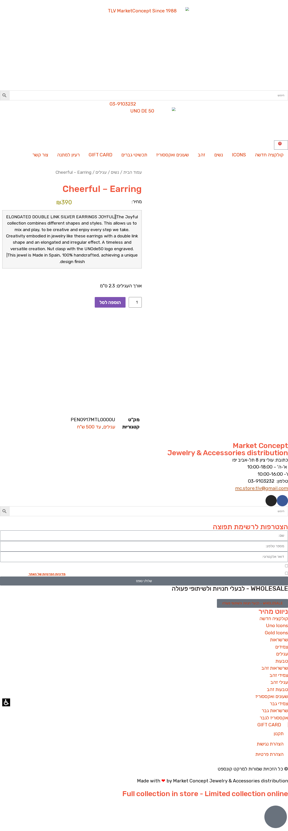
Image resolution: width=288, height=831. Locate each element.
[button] (144, 95)
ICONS (239, 155)
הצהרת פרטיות (269, 754)
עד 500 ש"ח (89, 427)
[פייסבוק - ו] (282, 500)
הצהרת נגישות (270, 744)
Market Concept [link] (260, 445)
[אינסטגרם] (271, 500)
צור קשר (40, 155)
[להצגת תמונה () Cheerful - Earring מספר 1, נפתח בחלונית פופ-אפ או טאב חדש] (216, 258)
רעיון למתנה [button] (68, 155)
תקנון (279, 733)
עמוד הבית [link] (132, 172)
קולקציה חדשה (269, 155)
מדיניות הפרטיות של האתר (46, 574)
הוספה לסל (110, 302)
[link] (144, 48)
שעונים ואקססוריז (172, 155)
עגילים (101, 172)
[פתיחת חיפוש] (144, 511)
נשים (218, 155)
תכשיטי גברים (134, 155)
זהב (201, 155)
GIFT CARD (100, 155)
